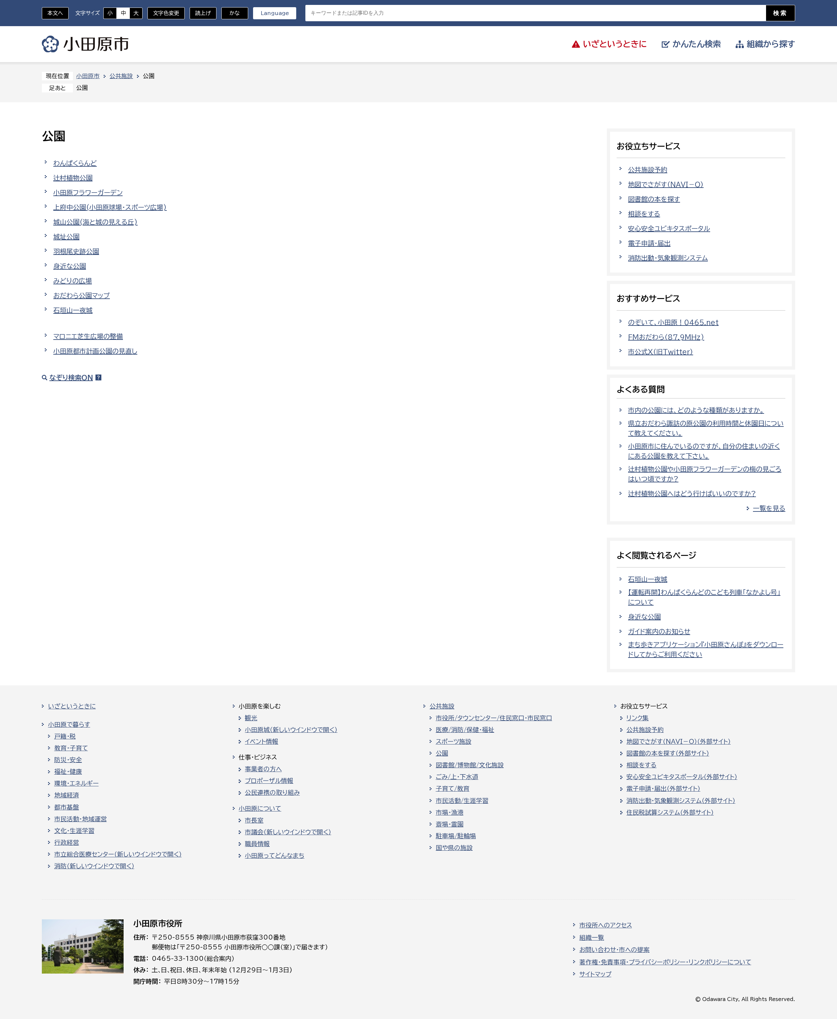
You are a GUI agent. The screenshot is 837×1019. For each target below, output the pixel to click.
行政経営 (66, 842)
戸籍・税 (65, 736)
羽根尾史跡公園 (76, 251)
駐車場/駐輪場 (456, 836)
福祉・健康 (68, 772)
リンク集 (637, 718)
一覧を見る (769, 508)
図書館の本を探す (654, 199)
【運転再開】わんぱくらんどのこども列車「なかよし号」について (704, 597)
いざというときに (72, 706)
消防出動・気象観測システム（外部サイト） (680, 801)
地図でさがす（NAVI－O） (666, 184)
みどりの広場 (72, 280)
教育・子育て (71, 748)
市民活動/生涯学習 (462, 801)
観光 (251, 718)
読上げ (203, 13)
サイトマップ (595, 974)
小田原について (260, 808)
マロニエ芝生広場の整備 (88, 336)
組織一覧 (591, 938)
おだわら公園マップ (81, 295)
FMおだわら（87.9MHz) (666, 337)
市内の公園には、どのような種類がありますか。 (696, 410)
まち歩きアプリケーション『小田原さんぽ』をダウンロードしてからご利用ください (705, 649)
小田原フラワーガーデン (88, 192)
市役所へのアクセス (605, 925)
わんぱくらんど (75, 163)
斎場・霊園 (450, 824)
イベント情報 (261, 741)
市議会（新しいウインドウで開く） (288, 832)
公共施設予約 (647, 169)
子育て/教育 (453, 789)
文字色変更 (166, 13)
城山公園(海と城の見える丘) (95, 222)
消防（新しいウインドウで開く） (94, 866)
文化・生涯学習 (74, 831)
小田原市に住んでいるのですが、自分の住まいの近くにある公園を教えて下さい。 (704, 451)
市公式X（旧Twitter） (660, 351)
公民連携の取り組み (272, 792)
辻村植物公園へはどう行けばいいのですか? (692, 493)
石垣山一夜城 (73, 310)
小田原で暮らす (69, 724)
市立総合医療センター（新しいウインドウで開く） (118, 854)
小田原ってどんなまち (274, 856)
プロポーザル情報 (269, 781)
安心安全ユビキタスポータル (669, 228)
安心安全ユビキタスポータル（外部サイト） (681, 777)
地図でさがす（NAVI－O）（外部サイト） (678, 741)
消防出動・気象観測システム (668, 258)
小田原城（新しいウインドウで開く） (291, 730)
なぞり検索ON (71, 377)
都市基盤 (66, 807)
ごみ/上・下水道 (457, 777)
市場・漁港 (450, 812)
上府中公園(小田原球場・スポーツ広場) (110, 207)
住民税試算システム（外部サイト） (670, 812)
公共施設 (121, 76)
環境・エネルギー (76, 783)
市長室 (254, 820)
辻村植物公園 (73, 178)
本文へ (55, 13)
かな (230, 13)
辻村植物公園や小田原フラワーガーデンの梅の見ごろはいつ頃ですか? (704, 474)
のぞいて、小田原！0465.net (673, 322)
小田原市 (85, 44)
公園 (442, 753)
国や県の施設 (454, 848)
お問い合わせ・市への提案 (614, 950)
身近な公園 (69, 266)
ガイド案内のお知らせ (659, 631)
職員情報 (257, 844)
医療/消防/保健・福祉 (465, 730)
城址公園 (66, 236)
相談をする (644, 213)
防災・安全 (68, 760)
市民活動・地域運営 (80, 819)
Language (275, 13)
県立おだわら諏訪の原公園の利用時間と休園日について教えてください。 (706, 428)
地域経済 (66, 795)
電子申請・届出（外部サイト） (663, 789)
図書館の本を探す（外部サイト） (667, 753)
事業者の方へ (263, 769)
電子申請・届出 (649, 243)
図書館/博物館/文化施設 (470, 765)
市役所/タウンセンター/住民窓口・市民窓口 (494, 718)
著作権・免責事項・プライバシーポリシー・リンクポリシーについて (665, 962)
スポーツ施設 (453, 741)
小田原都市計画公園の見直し (95, 351)
